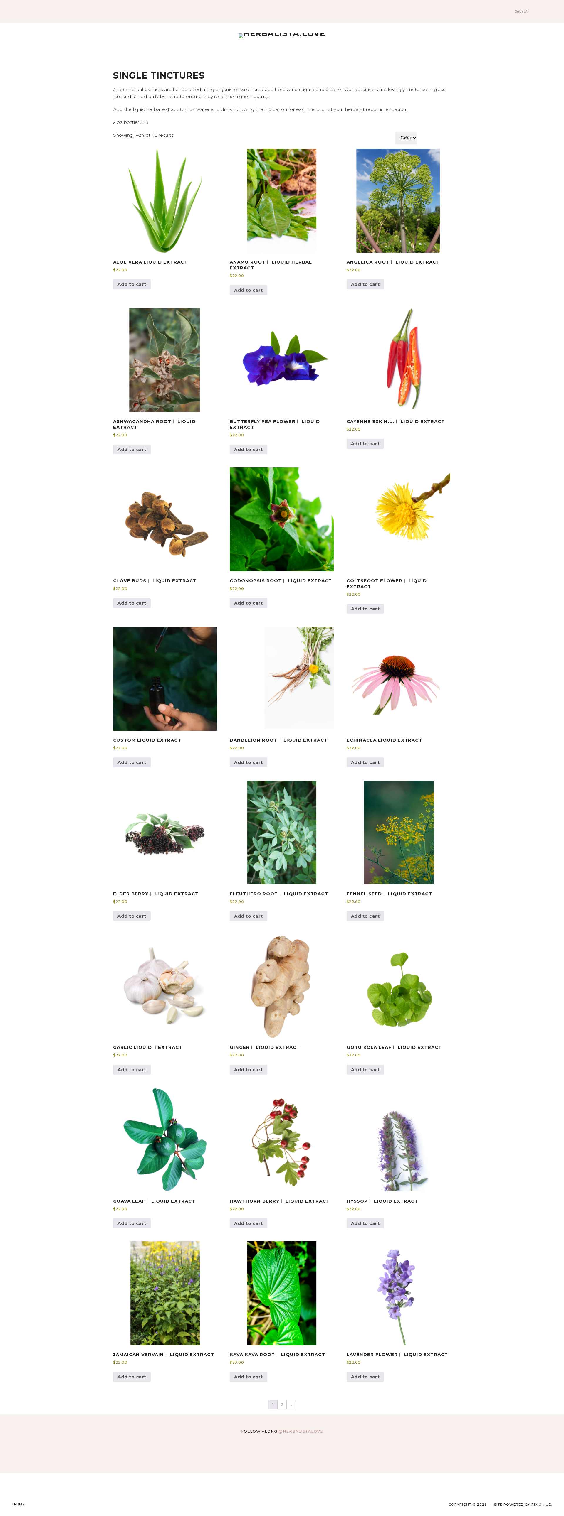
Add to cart (132, 284)
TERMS (18, 1504)
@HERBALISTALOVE (300, 1431)
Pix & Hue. (541, 1505)
